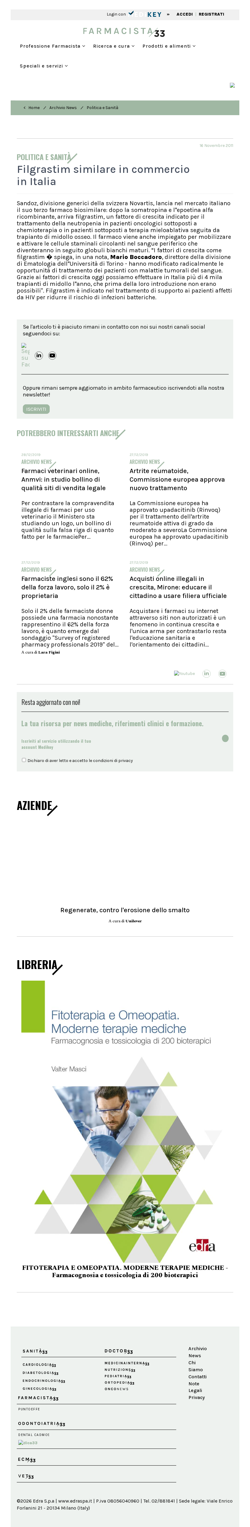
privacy (125, 760)
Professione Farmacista (51, 46)
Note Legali (195, 1344)
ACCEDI (185, 14)
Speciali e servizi (42, 66)
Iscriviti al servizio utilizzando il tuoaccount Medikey (56, 744)
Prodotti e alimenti (167, 46)
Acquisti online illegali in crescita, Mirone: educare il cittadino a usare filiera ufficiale (178, 587)
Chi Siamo (195, 1323)
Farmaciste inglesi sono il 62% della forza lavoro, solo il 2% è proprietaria (67, 587)
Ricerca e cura (112, 46)
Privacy (196, 1355)
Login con (117, 14)
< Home (31, 107)
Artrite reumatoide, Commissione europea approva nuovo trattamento (177, 479)
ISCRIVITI (36, 409)
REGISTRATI (211, 14)
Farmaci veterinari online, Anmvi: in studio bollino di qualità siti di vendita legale (63, 479)
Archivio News (63, 107)
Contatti (197, 1334)
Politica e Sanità (102, 107)
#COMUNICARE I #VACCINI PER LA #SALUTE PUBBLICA (125, 1233)
